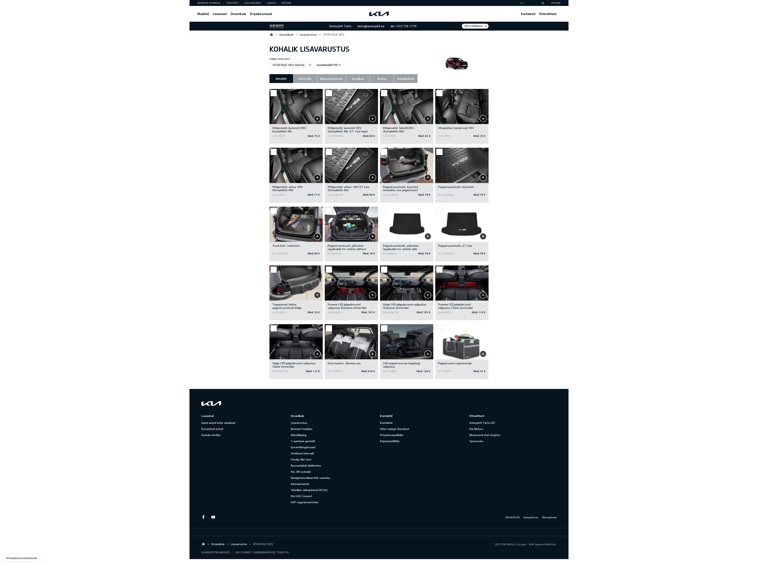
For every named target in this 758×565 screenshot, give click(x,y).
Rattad (381, 78)
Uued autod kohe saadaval (218, 422)
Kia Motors (476, 429)
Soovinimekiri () (327, 64)
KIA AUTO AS (513, 517)
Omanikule (238, 14)
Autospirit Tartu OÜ (271, 34)
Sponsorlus (476, 441)
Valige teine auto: (279, 58)
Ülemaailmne (549, 517)
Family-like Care (301, 459)
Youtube (213, 517)
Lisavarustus (308, 34)
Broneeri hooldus (301, 429)
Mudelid (203, 14)
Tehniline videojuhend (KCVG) (309, 490)
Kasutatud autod (212, 429)
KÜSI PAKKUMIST (253, 3)
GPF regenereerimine (304, 502)
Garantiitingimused (303, 447)
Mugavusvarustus (331, 78)
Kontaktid (528, 14)
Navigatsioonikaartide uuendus (310, 477)
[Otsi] (542, 3)
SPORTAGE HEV (333, 34)
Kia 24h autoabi (301, 471)
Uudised (271, 3)
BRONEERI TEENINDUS (208, 3)
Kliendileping (299, 435)
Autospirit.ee (531, 517)
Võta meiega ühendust (394, 429)
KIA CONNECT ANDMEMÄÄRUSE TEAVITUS (262, 552)
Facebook (203, 517)
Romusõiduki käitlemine (306, 465)
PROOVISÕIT (232, 3)
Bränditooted (405, 78)
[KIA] (379, 14)
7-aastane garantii (303, 441)
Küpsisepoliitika (390, 441)
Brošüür (286, 3)
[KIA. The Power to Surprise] (211, 403)
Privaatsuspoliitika (391, 435)
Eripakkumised (261, 14)
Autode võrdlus (211, 435)
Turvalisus (358, 78)
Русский (556, 3)
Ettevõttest (548, 14)
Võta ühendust (473, 26)
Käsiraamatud (300, 484)
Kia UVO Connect (301, 496)
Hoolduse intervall (302, 453)
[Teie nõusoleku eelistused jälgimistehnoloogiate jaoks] (21, 558)
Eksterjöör (305, 78)
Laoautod (220, 14)
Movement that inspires (484, 435)
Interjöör (281, 78)
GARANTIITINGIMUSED (215, 552)
